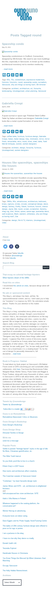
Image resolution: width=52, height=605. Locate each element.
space (23, 211)
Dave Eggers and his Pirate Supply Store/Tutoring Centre (25, 521)
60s (8, 80)
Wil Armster (41, 85)
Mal (15, 209)
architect (15, 88)
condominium (20, 80)
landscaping (7, 91)
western (22, 214)
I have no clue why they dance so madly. (18, 538)
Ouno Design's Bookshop (12, 425)
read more (17, 354)
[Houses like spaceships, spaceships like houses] (22, 173)
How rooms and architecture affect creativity (20, 471)
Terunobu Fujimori (9, 548)
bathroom (42, 201)
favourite (37, 88)
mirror (41, 139)
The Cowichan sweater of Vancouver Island (19, 476)
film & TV (21, 220)
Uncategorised (18, 91)
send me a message (10, 441)
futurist (38, 206)
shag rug (5, 211)
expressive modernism (35, 80)
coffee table (11, 136)
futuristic (13, 82)
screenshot (34, 209)
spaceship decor (42, 211)
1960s (9, 201)
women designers (30, 144)
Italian (10, 139)
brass (4, 204)
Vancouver (6, 85)
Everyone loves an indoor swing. (15, 516)
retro (19, 141)
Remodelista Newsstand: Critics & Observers (20, 417)
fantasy (11, 206)
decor (45, 204)
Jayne (10, 209)
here (18, 369)
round (20, 82)
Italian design (19, 139)
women (19, 144)
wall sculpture (7, 214)
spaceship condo (30, 82)
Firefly (17, 206)
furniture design (31, 136)
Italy (27, 139)
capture (11, 204)
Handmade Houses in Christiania (15, 553)
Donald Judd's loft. (10, 543)
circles (17, 204)
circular (24, 204)
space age (30, 211)
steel (35, 141)
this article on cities (20, 286)
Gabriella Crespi (12, 103)
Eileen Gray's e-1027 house (13, 466)
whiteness (31, 214)
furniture (20, 136)
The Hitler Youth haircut (12, 456)
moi (8, 240)
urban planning (31, 91)
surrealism (42, 82)
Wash (16, 214)
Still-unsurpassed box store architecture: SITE (20, 493)
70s (12, 80)
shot (12, 211)
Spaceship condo (13, 43)
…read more (7, 69)
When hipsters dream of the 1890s (16, 278)
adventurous (22, 201)
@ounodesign (17, 256)
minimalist (34, 139)
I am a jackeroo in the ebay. (13, 533)
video (4, 223)
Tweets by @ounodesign (12, 405)
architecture (24, 88)
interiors (29, 220)
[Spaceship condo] (10, 52)
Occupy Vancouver (10, 566)
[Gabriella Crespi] (9, 111)
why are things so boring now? (23, 85)
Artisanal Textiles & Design (13, 433)
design (22, 148)
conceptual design (35, 204)
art (31, 88)
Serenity (43, 209)
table (40, 141)
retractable (11, 141)
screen (26, 209)
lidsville (20, 253)
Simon (17, 211)
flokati (23, 206)
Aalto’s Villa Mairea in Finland (14, 498)
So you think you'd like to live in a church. (19, 461)
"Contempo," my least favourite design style (20, 481)
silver (30, 141)
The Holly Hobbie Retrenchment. (15, 571)
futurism (5, 82)
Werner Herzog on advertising (14, 511)
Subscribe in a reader (11, 409)
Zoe (16, 216)
